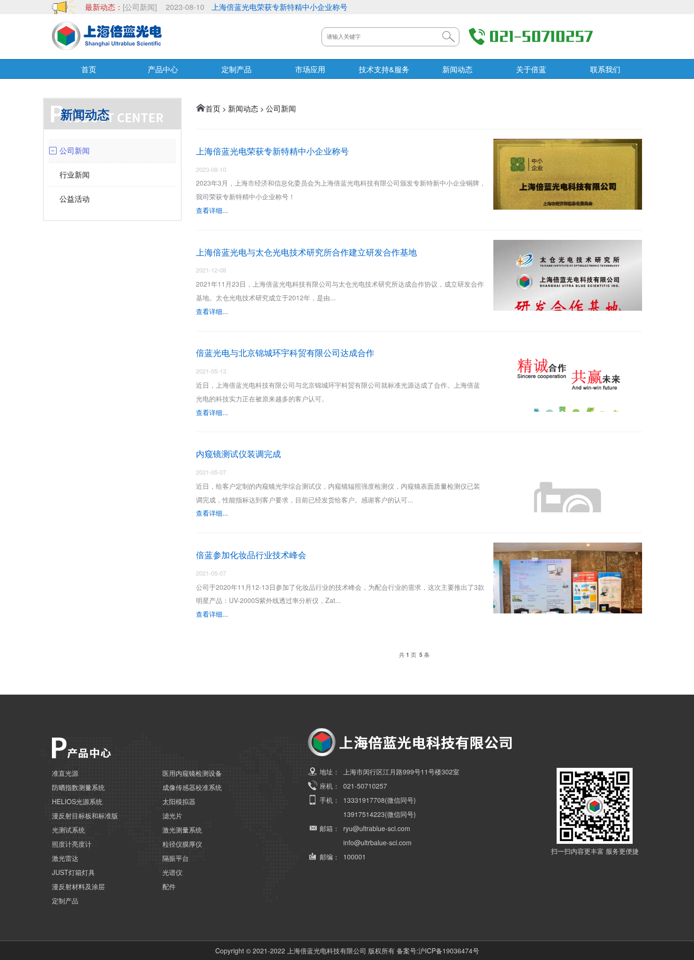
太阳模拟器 (178, 801)
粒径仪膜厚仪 (182, 844)
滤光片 (172, 815)
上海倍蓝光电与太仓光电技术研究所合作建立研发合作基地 (306, 252)
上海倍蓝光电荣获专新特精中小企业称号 (279, 6)
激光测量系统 (182, 829)
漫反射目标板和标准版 (85, 815)
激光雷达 (65, 858)
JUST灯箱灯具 (73, 872)
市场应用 (310, 69)
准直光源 (65, 773)
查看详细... (212, 210)
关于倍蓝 (531, 69)
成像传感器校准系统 (192, 787)
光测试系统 (68, 829)
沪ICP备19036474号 (448, 950)
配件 (169, 886)
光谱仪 (172, 872)
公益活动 (74, 198)
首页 (88, 69)
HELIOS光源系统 (77, 801)
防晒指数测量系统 (78, 787)
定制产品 (236, 69)
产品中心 (163, 69)
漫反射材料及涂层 (78, 886)
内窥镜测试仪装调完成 (238, 453)
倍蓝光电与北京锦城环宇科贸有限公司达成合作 (285, 352)
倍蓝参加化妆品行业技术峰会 (251, 554)
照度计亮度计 (72, 844)
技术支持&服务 (384, 69)
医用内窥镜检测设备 (192, 773)
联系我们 (605, 69)
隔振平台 (175, 858)
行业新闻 (74, 174)
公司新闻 (281, 108)
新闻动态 (457, 69)
